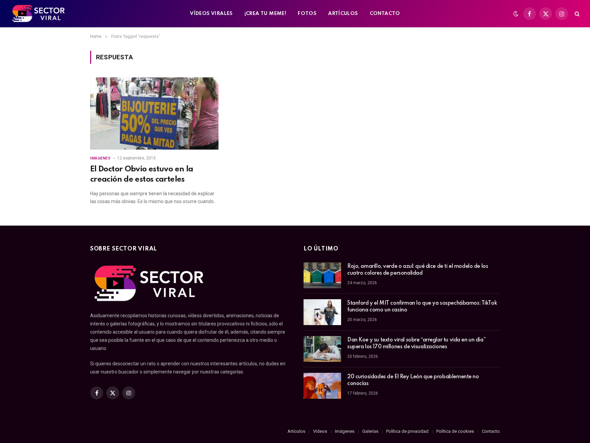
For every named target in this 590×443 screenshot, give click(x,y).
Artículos (296, 431)
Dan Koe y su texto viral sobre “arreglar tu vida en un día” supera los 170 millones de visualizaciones (416, 343)
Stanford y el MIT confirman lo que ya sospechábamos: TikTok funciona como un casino (422, 307)
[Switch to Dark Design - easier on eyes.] (516, 13)
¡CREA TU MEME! (265, 13)
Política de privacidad (407, 431)
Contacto (491, 431)
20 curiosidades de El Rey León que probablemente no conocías (413, 380)
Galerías (370, 431)
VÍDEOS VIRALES (211, 13)
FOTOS (307, 13)
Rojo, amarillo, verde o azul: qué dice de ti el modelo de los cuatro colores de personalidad (417, 270)
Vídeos (320, 431)
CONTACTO (385, 13)
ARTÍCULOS (343, 13)
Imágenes (100, 158)
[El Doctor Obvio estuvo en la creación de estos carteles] (154, 113)
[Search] (576, 13)
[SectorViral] (39, 13)
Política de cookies (455, 431)
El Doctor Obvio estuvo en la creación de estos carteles (141, 174)
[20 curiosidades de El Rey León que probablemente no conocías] (322, 386)
